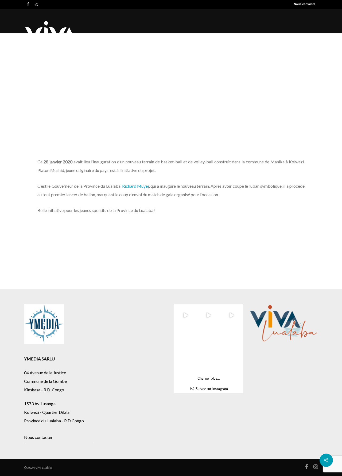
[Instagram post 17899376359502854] (185, 338)
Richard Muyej (135, 185)
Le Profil (247, 40)
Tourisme (274, 39)
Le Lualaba (191, 39)
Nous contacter (304, 4)
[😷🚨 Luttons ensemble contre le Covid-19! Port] (231, 361)
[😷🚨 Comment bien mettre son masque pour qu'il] (185, 361)
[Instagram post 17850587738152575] (231, 338)
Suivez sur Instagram (212, 389)
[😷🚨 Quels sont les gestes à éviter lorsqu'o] (208, 361)
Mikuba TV (222, 40)
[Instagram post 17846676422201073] (208, 338)
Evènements (157, 40)
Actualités (119, 40)
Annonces (310, 39)
